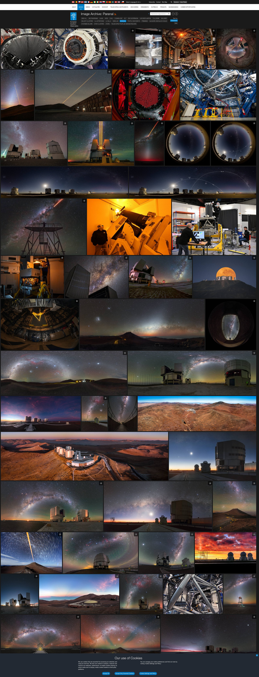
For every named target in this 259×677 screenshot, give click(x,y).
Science (176, 2)
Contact (158, 2)
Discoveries (134, 7)
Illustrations (99, 21)
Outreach (154, 7)
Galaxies (164, 18)
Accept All (106, 673)
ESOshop (105, 7)
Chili (111, 18)
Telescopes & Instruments (119, 7)
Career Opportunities (188, 7)
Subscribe (152, 2)
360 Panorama (93, 18)
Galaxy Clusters (87, 21)
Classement (174, 20)
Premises (145, 21)
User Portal (183, 2)
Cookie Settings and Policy (148, 673)
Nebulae (115, 21)
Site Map (164, 2)
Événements (145, 7)
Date (176, 23)
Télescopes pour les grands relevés (123, 24)
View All (84, 18)
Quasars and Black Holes (158, 21)
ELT (125, 18)
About (74, 7)
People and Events (134, 21)
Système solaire (86, 24)
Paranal (123, 21)
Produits (163, 7)
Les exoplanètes (145, 18)
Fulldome (156, 18)
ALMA (101, 18)
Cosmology (118, 18)
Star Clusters (99, 24)
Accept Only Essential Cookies (125, 673)
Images (81, 7)
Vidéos (88, 7)
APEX (106, 18)
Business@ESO (173, 7)
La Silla (108, 21)
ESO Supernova (133, 18)
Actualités (96, 7)
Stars (108, 24)
